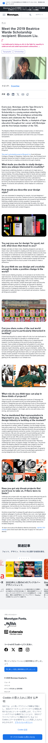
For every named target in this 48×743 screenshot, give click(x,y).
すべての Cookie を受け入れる (22, 737)
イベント (7, 685)
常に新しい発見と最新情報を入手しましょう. (21, 669)
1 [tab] (19, 558)
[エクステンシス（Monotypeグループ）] (13, 633)
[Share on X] (18, 94)
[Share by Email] (23, 94)
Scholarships (19, 52)
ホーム (4, 23)
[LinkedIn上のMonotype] (20, 650)
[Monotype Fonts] (13, 620)
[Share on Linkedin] (13, 94)
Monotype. (13, 14)
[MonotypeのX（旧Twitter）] (13, 650)
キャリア (7, 692)
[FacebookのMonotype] (6, 650)
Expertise (15, 86)
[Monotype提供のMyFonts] (13, 625)
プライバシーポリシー (24, 722)
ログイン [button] (38, 15)
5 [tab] (28, 558)
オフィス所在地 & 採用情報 (13, 689)
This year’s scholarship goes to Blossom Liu (16, 154)
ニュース (7, 682)
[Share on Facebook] (8, 94)
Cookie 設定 (22, 730)
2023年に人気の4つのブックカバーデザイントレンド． (23, 584)
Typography (7, 52)
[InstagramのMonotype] (27, 650)
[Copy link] (28, 94)
